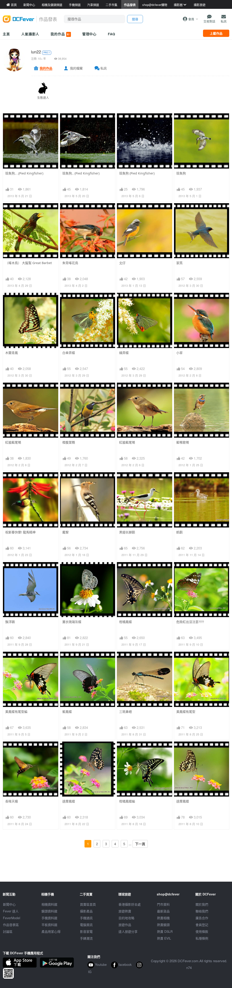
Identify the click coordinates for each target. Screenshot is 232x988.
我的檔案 (76, 68)
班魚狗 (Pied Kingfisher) (137, 173)
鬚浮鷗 (10, 622)
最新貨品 (163, 911)
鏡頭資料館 (49, 911)
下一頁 (140, 843)
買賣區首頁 (88, 904)
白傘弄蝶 (68, 353)
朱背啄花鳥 (70, 263)
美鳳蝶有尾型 (185, 711)
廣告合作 (202, 918)
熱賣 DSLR (165, 931)
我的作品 (60, 33)
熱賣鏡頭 (163, 924)
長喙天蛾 (11, 801)
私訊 (103, 68)
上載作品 (216, 33)
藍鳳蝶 (67, 711)
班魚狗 (181, 173)
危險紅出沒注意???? (190, 622)
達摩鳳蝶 (68, 801)
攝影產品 (86, 911)
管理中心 (89, 33)
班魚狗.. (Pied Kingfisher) (80, 173)
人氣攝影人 (30, 33)
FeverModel (11, 918)
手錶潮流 (86, 938)
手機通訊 (86, 918)
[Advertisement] (116, 871)
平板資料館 (49, 924)
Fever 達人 (11, 911)
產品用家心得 (50, 931)
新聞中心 (9, 904)
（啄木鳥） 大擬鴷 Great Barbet (28, 263)
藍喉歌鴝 (182, 442)
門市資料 (163, 904)
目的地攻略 (126, 918)
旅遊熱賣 (124, 911)
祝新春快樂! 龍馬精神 (20, 532)
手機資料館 (49, 918)
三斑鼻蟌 (125, 711)
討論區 (7, 931)
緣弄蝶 (124, 353)
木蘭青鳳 (11, 353)
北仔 (122, 263)
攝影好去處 (129, 904)
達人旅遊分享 (128, 931)
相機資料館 (49, 904)
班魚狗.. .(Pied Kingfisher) (24, 173)
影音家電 (86, 931)
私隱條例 (202, 938)
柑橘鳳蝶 (125, 622)
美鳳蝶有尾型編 (16, 711)
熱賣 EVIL (164, 938)
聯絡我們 (202, 911)
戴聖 (65, 532)
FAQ (111, 33)
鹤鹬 (179, 532)
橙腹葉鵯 (68, 442)
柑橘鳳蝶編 (127, 801)
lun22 (36, 52)
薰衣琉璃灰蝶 (71, 622)
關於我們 (202, 904)
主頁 (6, 33)
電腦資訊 (86, 924)
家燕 (179, 263)
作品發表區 (11, 924)
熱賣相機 (163, 918)
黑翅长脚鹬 (127, 532)
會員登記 (202, 924)
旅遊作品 (124, 924)
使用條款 (202, 931)
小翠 (179, 353)
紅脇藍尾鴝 (13, 442)
